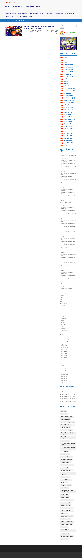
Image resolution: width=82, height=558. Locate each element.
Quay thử (25, 16)
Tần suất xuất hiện (69, 124)
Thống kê (13, 16)
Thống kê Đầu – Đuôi (69, 119)
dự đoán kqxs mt (65, 454)
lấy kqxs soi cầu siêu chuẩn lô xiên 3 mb (68, 214)
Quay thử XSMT (68, 140)
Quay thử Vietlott (68, 143)
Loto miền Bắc (68, 128)
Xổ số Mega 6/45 (68, 76)
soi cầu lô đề (64, 527)
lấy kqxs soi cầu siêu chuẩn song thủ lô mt (68, 255)
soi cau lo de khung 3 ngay (67, 499)
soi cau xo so (64, 513)
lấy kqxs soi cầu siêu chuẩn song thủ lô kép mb (68, 224)
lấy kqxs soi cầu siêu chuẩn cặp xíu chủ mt (68, 235)
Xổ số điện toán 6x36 (69, 88)
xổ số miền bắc (64, 539)
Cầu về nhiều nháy (69, 102)
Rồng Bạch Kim (64, 494)
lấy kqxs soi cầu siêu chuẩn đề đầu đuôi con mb (68, 208)
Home (6, 20)
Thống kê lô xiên (68, 109)
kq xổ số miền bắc (65, 477)
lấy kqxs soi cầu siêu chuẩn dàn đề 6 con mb (68, 183)
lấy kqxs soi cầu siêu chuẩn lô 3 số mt (68, 245)
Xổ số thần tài (67, 93)
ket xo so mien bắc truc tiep (67, 464)
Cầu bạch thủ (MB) (69, 95)
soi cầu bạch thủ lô (65, 518)
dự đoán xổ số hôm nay (66, 456)
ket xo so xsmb (64, 467)
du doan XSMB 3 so (65, 451)
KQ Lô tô (19, 16)
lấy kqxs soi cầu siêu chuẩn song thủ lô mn (68, 266)
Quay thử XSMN (68, 138)
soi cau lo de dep (65, 497)
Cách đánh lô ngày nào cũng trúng (67, 433)
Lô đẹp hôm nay (64, 487)
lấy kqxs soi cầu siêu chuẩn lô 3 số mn (68, 276)
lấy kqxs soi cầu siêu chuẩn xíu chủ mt (68, 258)
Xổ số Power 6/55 (68, 79)
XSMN (38, 14)
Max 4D (66, 83)
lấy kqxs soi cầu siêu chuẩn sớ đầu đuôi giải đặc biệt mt (68, 252)
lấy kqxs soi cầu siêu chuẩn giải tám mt (68, 242)
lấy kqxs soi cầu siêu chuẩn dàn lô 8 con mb (68, 205)
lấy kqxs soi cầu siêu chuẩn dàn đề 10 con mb (68, 190)
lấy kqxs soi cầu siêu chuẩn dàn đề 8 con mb (68, 187)
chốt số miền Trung (65, 419)
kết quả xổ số (64, 482)
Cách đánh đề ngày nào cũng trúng (67, 437)
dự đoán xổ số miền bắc (66, 459)
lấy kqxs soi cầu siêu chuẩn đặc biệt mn (68, 282)
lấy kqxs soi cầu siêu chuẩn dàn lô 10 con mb (68, 193)
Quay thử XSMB (68, 135)
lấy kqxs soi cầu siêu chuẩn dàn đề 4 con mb (68, 180)
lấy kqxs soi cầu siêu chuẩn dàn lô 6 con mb (68, 199)
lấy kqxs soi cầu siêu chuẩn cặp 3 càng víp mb (67, 177)
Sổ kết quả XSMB (68, 67)
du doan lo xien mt (65, 440)
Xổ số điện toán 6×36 (65, 332)
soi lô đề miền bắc (65, 533)
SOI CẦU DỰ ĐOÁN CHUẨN (71, 555)
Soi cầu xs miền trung (58, 13)
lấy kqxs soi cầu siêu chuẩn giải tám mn (68, 279)
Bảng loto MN (63, 368)
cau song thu (64, 413)
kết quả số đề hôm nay (66, 479)
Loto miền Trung (68, 133)
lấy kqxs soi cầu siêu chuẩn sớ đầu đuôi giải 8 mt (68, 248)
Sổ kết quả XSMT (68, 71)
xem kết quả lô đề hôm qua (67, 536)
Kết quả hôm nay (50, 14)
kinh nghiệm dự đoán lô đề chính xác (67, 474)
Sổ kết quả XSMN (68, 69)
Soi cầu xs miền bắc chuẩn (46, 13)
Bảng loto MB (63, 370)
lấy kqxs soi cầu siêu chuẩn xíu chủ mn (68, 263)
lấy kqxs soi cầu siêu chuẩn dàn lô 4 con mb (68, 196)
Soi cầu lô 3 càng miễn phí (67, 521)
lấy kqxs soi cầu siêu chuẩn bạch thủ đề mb (68, 167)
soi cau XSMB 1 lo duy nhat (67, 516)
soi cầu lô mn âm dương (66, 524)
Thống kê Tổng (68, 121)
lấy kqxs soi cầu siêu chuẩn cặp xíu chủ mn (68, 286)
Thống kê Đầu (67, 114)
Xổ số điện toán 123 (69, 90)
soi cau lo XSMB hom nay (66, 508)
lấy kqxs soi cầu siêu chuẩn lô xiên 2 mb (68, 211)
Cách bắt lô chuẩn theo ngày (67, 424)
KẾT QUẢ (29, 14)
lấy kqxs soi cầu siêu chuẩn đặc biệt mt (68, 239)
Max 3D (66, 81)
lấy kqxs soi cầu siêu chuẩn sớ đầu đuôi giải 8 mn (68, 273)
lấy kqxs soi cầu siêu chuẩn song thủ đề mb (68, 221)
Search (62, 27)
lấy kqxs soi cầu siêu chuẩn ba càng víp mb (68, 164)
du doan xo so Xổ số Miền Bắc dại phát (68, 444)
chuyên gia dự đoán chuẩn (67, 416)
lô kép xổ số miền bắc (66, 485)
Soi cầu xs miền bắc (33, 13)
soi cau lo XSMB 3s (65, 505)
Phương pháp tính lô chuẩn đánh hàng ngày (67, 491)
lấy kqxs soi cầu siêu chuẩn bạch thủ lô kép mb (68, 170)
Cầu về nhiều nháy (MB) (66, 335)
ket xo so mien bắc (65, 462)
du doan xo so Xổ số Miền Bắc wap (68, 448)
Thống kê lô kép (68, 112)
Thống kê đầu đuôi (69, 105)
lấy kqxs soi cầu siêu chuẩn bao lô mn (68, 289)
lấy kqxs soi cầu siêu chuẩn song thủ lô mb (68, 227)
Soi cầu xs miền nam (69, 13)
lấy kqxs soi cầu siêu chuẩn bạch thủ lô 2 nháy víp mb (68, 161)
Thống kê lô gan (68, 107)
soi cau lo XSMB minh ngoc (67, 510)
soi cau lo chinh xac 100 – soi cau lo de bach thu (23, 7)
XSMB (34, 14)
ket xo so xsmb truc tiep (66, 470)
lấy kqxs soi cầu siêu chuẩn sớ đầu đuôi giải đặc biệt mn (68, 270)
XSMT (43, 14)
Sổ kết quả (58, 14)
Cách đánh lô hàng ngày (66, 430)
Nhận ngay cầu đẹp (21, 14)
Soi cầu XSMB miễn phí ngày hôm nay (67, 530)
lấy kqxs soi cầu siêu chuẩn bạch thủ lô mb (68, 174)
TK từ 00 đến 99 (68, 126)
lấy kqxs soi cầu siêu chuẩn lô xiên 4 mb (68, 217)
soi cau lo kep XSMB (65, 502)
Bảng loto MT (63, 366)
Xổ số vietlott (67, 74)
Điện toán (69, 14)
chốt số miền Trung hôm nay (67, 422)
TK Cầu (7, 16)
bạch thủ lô (63, 411)
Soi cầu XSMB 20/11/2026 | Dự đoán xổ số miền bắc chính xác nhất (39, 27)
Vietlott (63, 14)
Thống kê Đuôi (68, 116)
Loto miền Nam (68, 131)
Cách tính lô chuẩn (65, 427)
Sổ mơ (30, 16)
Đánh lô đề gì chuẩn (10, 14)
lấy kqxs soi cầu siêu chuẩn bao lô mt (68, 232)
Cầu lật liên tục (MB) (69, 98)
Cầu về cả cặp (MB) (69, 100)
